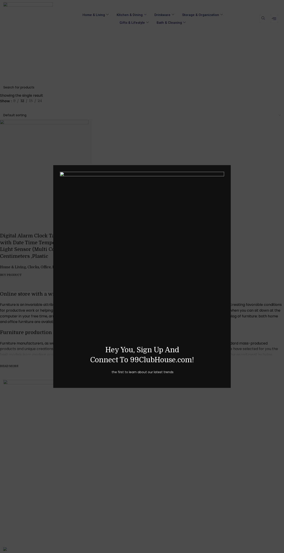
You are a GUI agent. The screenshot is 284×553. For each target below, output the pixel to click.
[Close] (228, 159)
